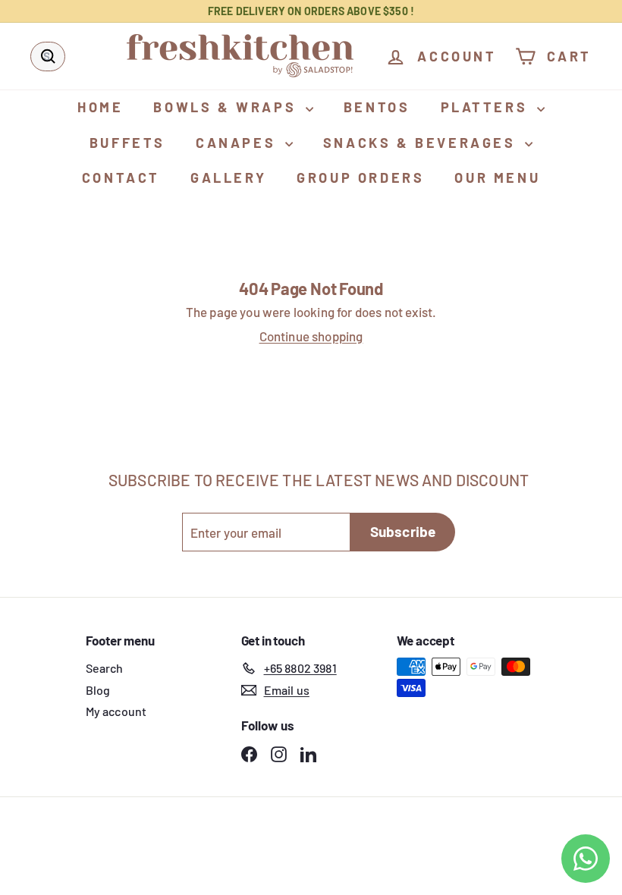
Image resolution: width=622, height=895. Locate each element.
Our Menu (497, 177)
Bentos (377, 107)
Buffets (127, 142)
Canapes (238, 142)
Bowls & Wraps (227, 107)
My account (116, 711)
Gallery (228, 177)
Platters (487, 107)
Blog (98, 690)
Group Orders (360, 177)
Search (105, 668)
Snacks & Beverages (422, 142)
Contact (121, 177)
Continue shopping (311, 336)
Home (100, 107)
